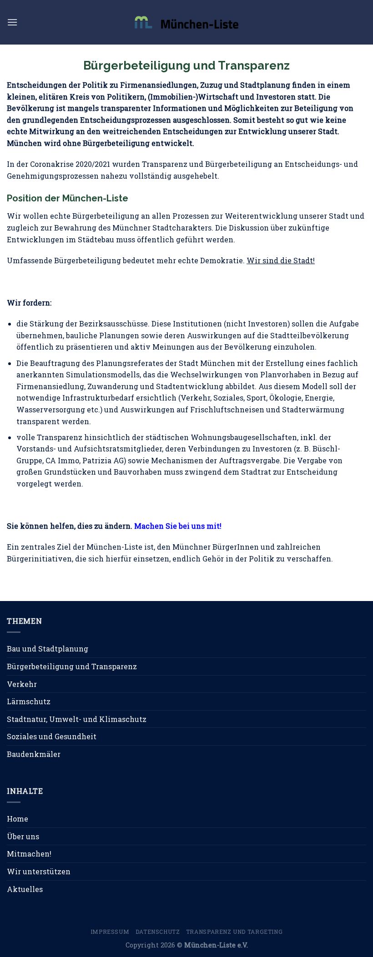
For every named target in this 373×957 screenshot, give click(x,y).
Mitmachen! (29, 853)
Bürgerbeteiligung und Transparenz (72, 666)
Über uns (23, 836)
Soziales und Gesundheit (51, 736)
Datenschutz (158, 931)
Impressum (110, 931)
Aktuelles (25, 889)
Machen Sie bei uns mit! (178, 526)
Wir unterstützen (39, 871)
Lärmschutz (28, 701)
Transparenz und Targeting (234, 931)
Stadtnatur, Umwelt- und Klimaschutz (76, 719)
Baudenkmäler (33, 754)
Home (17, 818)
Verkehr (22, 684)
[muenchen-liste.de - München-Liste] (186, 22)
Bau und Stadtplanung (47, 648)
